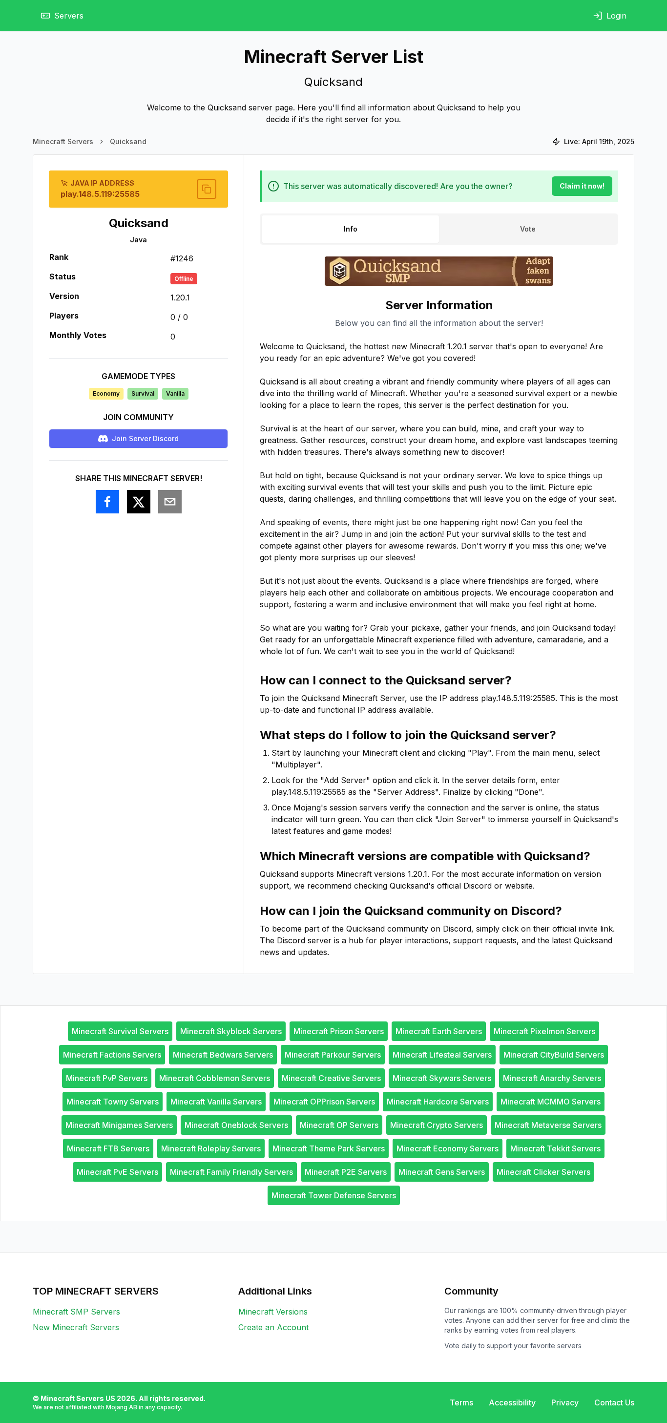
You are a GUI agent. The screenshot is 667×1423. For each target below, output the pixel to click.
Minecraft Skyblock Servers (231, 1031)
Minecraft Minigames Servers (119, 1125)
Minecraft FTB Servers (108, 1148)
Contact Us (614, 1402)
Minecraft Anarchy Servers (552, 1078)
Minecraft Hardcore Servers (438, 1101)
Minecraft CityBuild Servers (553, 1055)
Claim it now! (582, 186)
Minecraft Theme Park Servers (328, 1148)
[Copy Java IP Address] (206, 189)
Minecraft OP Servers (339, 1125)
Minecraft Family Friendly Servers (231, 1172)
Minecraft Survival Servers (120, 1031)
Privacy (565, 1402)
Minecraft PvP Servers (106, 1078)
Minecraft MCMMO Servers (550, 1101)
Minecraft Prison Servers (338, 1031)
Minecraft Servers (63, 141)
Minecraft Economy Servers (447, 1148)
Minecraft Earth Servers (439, 1031)
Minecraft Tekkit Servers (555, 1148)
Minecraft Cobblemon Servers (214, 1078)
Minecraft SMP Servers (76, 1312)
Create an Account (273, 1327)
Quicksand (128, 141)
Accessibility (512, 1402)
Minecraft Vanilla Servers (216, 1101)
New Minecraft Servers (76, 1327)
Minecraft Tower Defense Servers (333, 1195)
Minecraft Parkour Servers (333, 1055)
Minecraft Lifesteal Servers (442, 1055)
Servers (68, 16)
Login (616, 16)
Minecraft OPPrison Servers (324, 1101)
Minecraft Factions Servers (112, 1055)
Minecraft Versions (273, 1312)
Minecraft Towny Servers (112, 1101)
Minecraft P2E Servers (346, 1172)
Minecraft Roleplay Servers (211, 1148)
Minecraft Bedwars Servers (223, 1055)
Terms (461, 1402)
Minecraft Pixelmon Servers (544, 1031)
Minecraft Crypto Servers (436, 1125)
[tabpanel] (439, 627)
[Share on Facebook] (107, 501)
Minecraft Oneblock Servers (236, 1125)
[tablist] (439, 229)
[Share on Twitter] (138, 501)
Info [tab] (350, 229)
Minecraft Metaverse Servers (548, 1125)
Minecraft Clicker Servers (543, 1172)
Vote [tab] (528, 229)
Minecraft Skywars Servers (442, 1078)
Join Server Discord (145, 438)
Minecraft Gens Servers (441, 1172)
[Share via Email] (170, 501)
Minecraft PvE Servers (117, 1172)
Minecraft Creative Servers (331, 1078)
